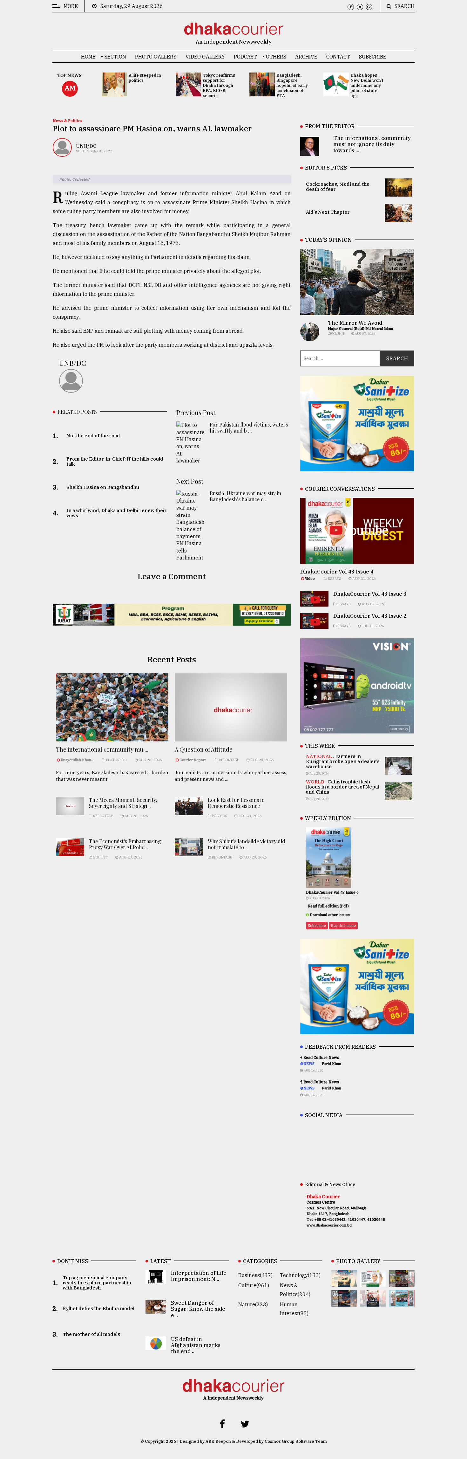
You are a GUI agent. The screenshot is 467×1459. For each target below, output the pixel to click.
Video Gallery (205, 56)
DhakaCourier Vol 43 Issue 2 (370, 616)
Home (88, 56)
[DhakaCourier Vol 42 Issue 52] (402, 1302)
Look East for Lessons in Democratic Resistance (236, 802)
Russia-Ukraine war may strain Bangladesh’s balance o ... (245, 496)
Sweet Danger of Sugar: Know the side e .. (198, 1309)
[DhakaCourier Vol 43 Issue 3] (402, 1282)
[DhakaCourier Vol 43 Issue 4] (373, 1282)
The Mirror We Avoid (355, 323)
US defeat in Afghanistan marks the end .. (195, 1345)
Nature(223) (253, 1304)
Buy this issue (343, 925)
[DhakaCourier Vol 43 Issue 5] (344, 1282)
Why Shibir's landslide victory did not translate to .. (246, 844)
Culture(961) (253, 1285)
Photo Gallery (156, 56)
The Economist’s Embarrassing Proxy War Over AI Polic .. (125, 844)
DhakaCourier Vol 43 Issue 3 (370, 594)
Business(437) (255, 1275)
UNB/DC (86, 146)
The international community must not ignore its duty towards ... (372, 144)
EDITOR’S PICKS (326, 167)
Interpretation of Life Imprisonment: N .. (199, 1276)
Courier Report (193, 760)
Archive (306, 56)
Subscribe (372, 56)
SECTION (115, 56)
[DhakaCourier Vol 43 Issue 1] (373, 1302)
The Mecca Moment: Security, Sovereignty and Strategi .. (123, 802)
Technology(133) (300, 1275)
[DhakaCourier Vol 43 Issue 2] (344, 1302)
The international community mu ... (102, 749)
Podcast (245, 56)
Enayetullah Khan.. (77, 760)
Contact (338, 56)
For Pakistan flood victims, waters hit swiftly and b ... (249, 427)
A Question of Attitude (204, 749)
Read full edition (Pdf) (328, 906)
